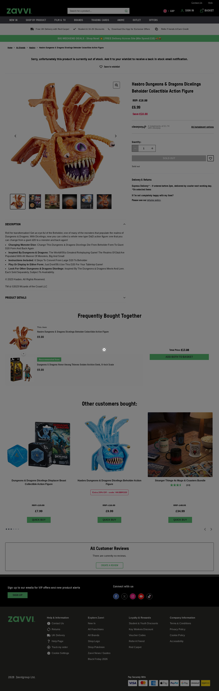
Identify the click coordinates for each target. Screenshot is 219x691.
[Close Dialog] (104, 349)
